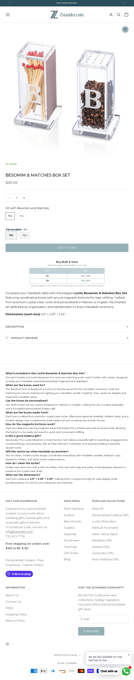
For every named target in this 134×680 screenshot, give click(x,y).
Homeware (71, 540)
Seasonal (70, 534)
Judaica (69, 527)
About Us (12, 595)
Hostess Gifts (101, 547)
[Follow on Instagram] (7, 644)
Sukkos (69, 515)
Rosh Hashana (74, 508)
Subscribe (91, 631)
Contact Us (13, 601)
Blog (67, 559)
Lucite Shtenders (104, 521)
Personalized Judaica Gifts (110, 515)
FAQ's (9, 608)
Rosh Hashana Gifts (105, 559)
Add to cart (67, 247)
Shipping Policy (16, 614)
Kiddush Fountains (105, 527)
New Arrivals (72, 521)
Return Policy (15, 620)
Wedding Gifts (102, 540)
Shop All (98, 508)
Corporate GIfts (102, 553)
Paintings (70, 547)
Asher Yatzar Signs (104, 534)
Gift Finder (71, 553)
